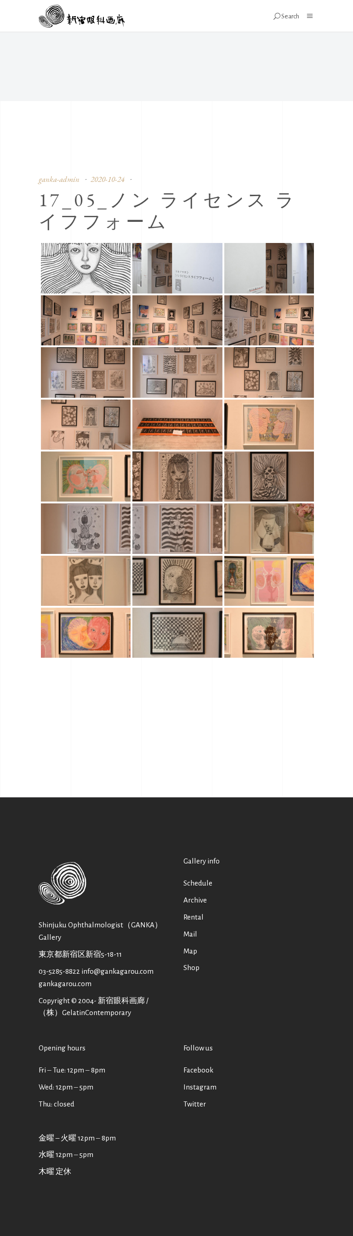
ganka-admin (59, 179)
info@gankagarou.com (117, 971)
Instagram (199, 1087)
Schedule (197, 883)
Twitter (194, 1104)
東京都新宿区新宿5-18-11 (80, 954)
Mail (190, 934)
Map (190, 951)
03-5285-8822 (59, 971)
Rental (193, 917)
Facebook (198, 1070)
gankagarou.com (65, 984)
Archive (195, 900)
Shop (191, 967)
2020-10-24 (108, 179)
